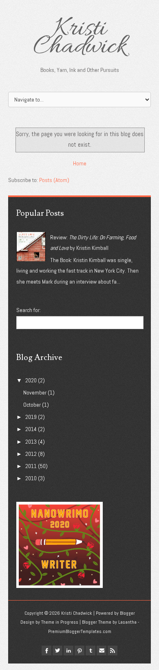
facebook (46, 650)
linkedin (68, 650)
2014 (31, 429)
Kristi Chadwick (79, 38)
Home (79, 163)
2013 (31, 441)
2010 (31, 478)
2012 (31, 454)
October (32, 404)
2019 (31, 417)
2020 (31, 380)
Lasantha (127, 622)
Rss (112, 650)
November (34, 392)
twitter (57, 650)
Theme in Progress (59, 622)
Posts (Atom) (54, 180)
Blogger (127, 613)
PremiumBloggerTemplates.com (79, 631)
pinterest (79, 650)
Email (101, 650)
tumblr (90, 650)
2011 (31, 466)
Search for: (28, 310)
